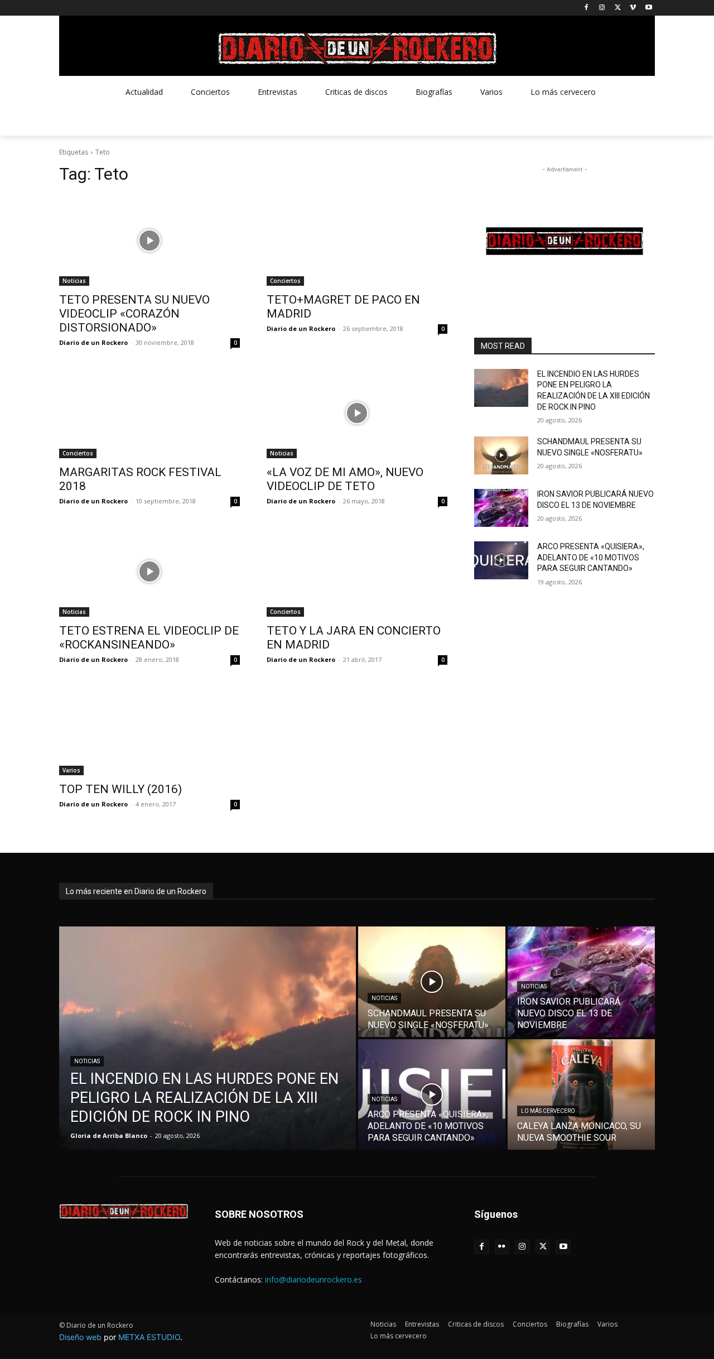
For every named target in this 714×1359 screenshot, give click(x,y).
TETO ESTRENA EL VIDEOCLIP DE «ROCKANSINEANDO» (149, 637)
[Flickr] (502, 1247)
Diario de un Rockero (93, 342)
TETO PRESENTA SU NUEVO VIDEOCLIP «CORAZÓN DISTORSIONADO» (134, 313)
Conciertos (285, 281)
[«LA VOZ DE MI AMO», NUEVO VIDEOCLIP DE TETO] (357, 413)
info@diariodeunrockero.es (313, 1279)
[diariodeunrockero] (357, 48)
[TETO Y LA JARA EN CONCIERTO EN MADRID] (357, 571)
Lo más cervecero (548, 1111)
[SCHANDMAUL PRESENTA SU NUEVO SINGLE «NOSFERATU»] (501, 455)
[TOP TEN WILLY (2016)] (149, 730)
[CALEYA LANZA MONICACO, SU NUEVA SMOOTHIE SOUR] (581, 1094)
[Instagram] (602, 8)
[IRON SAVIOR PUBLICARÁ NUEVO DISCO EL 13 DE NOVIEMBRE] (501, 508)
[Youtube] (648, 8)
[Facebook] (586, 8)
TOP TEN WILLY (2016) (120, 789)
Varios (71, 770)
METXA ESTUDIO (149, 1337)
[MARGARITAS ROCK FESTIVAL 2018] (149, 413)
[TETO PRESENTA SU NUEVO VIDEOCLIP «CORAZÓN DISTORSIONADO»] (149, 240)
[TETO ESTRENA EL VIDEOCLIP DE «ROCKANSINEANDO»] (149, 571)
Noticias (74, 281)
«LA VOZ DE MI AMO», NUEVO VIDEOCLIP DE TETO (345, 479)
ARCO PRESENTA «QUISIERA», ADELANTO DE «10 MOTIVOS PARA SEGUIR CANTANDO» (590, 557)
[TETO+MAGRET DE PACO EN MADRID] (357, 240)
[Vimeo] (632, 8)
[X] (617, 8)
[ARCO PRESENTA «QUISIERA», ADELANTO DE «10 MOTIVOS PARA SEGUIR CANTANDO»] (501, 560)
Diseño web (80, 1337)
